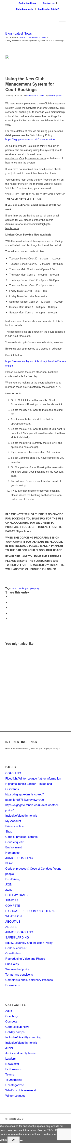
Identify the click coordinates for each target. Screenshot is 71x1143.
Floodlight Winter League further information (33, 778)
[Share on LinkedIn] (10, 613)
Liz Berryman (55, 95)
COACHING (13, 773)
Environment (13, 847)
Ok (13, 1139)
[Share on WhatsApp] (10, 608)
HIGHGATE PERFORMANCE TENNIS (30, 911)
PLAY (9, 863)
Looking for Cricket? (49, 8)
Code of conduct (15, 948)
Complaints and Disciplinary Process (29, 980)
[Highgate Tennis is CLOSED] (20, 663)
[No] (21, 1140)
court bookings (20, 588)
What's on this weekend (20, 1090)
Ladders (10, 1058)
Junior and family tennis (20, 1053)
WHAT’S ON (13, 916)
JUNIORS (12, 900)
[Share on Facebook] (10, 596)
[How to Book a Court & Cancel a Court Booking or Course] (20, 693)
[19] (30, 64)
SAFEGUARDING (17, 937)
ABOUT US (13, 921)
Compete (11, 1021)
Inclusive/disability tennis (21, 815)
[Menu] (60, 20)
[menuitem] (27, 3)
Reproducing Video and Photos (25, 958)
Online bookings (27, 3)
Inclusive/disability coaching (23, 1037)
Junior (9, 1048)
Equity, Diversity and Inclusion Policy (29, 942)
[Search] (51, 20)
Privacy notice (14, 826)
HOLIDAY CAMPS (17, 895)
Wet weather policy (17, 969)
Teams (9, 1074)
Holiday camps (15, 1032)
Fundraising (12, 879)
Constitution (13, 953)
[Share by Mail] (10, 619)
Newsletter (12, 1064)
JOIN (8, 884)
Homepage (12, 852)
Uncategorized (14, 1085)
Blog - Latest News (18, 33)
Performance (13, 1069)
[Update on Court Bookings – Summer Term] (50, 663)
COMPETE (12, 905)
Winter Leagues (15, 1095)
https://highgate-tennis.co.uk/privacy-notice (30, 139)
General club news (35, 95)
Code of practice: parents (21, 836)
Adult (8, 1011)
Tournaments (13, 1079)
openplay (34, 588)
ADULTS (11, 927)
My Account (13, 821)
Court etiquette (14, 842)
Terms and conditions (19, 974)
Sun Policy (12, 964)
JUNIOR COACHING (19, 858)
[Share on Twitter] (10, 602)
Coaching (11, 1016)
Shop (8, 831)
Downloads (12, 985)
